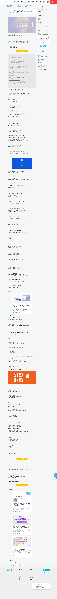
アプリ (20, 579)
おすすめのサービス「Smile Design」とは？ (17, 77)
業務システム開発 (14, 68)
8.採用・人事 (39, 19)
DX (40, 35)
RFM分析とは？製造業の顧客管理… (42, 65)
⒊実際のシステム (14, 76)
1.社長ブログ (39, 11)
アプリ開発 (13, 71)
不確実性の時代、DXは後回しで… (42, 66)
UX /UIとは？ (13, 60)
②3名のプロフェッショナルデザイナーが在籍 (20, 81)
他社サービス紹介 (32, 577)
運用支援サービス (21, 578)
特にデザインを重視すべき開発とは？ (16, 67)
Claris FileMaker (40, 23)
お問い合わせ (22, 51)
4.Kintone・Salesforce (41, 14)
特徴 (12, 78)
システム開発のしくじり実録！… (43, 56)
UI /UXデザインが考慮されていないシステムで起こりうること (21, 61)
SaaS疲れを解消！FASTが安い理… (42, 69)
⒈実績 (12, 73)
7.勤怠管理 (39, 18)
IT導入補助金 (41, 40)
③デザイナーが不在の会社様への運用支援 (19, 82)
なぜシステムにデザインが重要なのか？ (16, 57)
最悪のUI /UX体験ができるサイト (16, 62)
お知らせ (39, 27)
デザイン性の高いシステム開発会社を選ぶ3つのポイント (19, 72)
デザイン (21, 565)
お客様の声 (31, 576)
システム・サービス (21, 577)
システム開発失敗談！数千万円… (43, 59)
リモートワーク (46, 38)
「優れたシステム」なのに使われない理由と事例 (17, 63)
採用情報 (31, 580)
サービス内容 (13, 83)
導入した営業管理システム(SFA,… (43, 55)
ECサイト (47, 40)
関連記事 (11, 86)
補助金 (39, 30)
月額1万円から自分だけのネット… (43, 60)
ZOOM (39, 26)
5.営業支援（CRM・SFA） (41, 15)
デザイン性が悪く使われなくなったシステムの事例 (19, 66)
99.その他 (39, 22)
